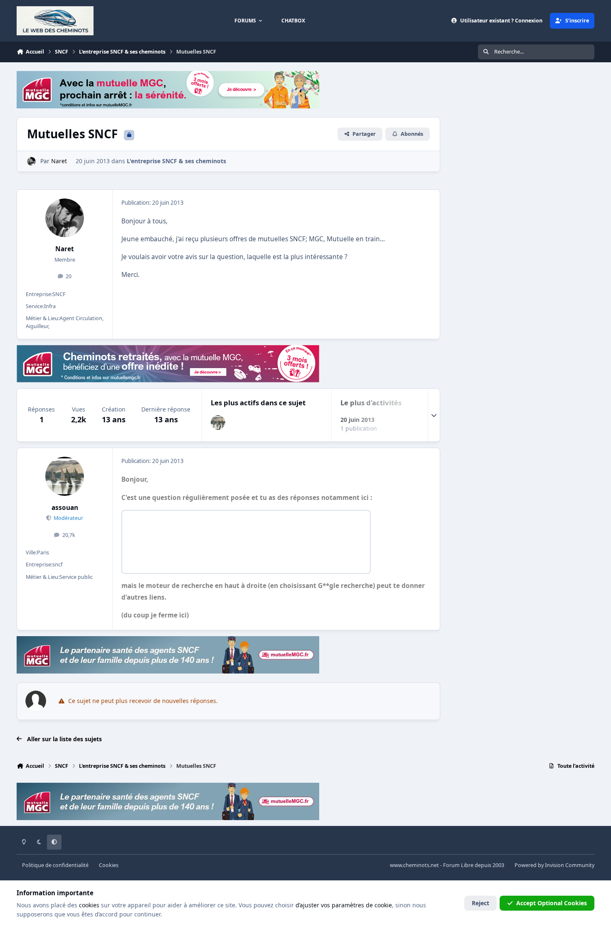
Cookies (108, 865)
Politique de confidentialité (55, 865)
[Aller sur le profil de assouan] (218, 422)
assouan (65, 507)
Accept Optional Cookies (551, 903)
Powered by (554, 865)
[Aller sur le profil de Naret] (31, 161)
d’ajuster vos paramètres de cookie (344, 905)
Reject (480, 903)
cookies (89, 905)
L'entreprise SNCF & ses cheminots (176, 161)
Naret (64, 249)
